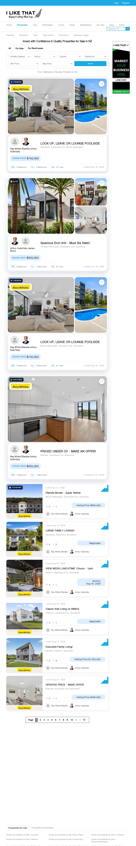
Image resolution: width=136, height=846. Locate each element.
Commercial (63, 35)
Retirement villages (81, 35)
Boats (72, 25)
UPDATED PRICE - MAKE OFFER (65, 684)
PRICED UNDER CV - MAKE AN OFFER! (68, 451)
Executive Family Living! (59, 646)
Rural (35, 35)
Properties (22, 25)
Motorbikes (47, 25)
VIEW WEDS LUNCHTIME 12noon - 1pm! (69, 568)
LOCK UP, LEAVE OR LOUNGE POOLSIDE (70, 143)
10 (72, 720)
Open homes (48, 35)
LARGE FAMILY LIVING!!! (60, 530)
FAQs (121, 25)
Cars (35, 25)
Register (126, 3)
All (9, 48)
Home (9, 25)
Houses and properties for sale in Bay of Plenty (66, 835)
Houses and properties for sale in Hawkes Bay (66, 839)
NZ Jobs (100, 25)
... (82, 719)
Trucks (61, 25)
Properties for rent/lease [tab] (42, 828)
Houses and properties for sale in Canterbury (107, 835)
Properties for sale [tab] (17, 828)
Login (116, 3)
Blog (112, 25)
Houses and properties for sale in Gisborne (22, 839)
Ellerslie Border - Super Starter (63, 492)
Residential (23, 35)
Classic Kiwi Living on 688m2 (62, 608)
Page (30, 720)
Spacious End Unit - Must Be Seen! (65, 243)
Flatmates (10, 35)
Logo (24, 14)
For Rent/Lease (35, 48)
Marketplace (85, 25)
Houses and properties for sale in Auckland (22, 835)
